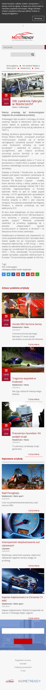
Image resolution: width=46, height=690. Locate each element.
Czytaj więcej (33, 344)
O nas (23, 670)
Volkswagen (24, 107)
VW (3, 267)
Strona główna (12, 66)
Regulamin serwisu (23, 660)
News (37, 68)
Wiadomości (25, 68)
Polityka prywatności (23, 667)
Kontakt (23, 663)
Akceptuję (38, 18)
